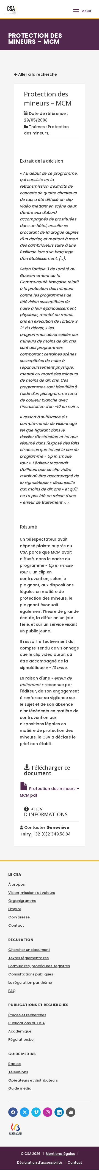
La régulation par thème (30, 982)
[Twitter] (24, 1112)
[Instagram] (47, 1112)
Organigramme (22, 900)
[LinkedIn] (59, 1112)
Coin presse (19, 917)
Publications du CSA (26, 1023)
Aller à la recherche (37, 74)
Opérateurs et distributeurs (33, 1080)
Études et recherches (27, 1015)
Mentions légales (60, 1153)
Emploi (14, 909)
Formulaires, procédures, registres (39, 966)
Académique (19, 1031)
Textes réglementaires (28, 958)
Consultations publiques (30, 974)
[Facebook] (13, 1112)
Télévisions (18, 1072)
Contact (16, 925)
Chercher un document (29, 949)
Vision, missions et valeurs (31, 892)
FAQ (12, 990)
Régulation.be (21, 1039)
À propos (16, 884)
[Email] (70, 1112)
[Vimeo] (36, 1112)
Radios (14, 1063)
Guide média (19, 1088)
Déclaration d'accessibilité (39, 1162)
